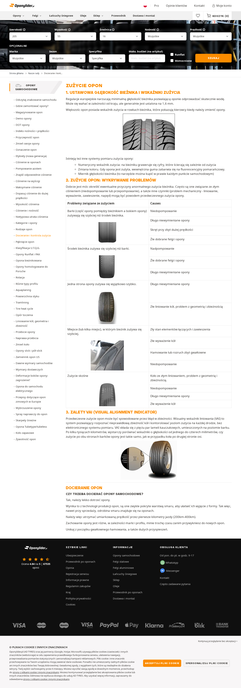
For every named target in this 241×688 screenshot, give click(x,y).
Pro (156, 6)
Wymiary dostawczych (29, 369)
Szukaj (213, 58)
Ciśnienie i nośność (27, 210)
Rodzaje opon (24, 229)
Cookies (70, 604)
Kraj (68, 592)
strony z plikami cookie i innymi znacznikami (36, 672)
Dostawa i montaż (144, 15)
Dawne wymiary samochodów (34, 363)
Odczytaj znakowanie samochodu (36, 99)
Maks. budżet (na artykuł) (146, 51)
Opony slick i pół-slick (29, 350)
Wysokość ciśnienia (27, 204)
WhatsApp (172, 562)
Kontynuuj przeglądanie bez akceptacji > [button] (217, 641)
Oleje (83, 15)
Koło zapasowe (25, 432)
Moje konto (224, 6)
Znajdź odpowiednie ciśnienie (34, 174)
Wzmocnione (183, 60)
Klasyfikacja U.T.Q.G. (28, 248)
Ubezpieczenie (74, 555)
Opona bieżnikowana (28, 260)
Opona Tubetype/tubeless (31, 426)
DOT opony (23, 124)
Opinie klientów (176, 6)
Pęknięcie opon (25, 241)
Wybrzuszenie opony (28, 408)
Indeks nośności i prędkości (32, 131)
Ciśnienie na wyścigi (28, 181)
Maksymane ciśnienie (29, 187)
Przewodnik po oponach (80, 561)
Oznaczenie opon (26, 149)
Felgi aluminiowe (123, 567)
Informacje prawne (77, 580)
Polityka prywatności (78, 598)
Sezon (53, 51)
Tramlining (22, 302)
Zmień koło (22, 344)
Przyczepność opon (27, 137)
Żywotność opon (26, 439)
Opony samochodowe (126, 555)
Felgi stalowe (121, 561)
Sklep (97, 15)
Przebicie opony (25, 332)
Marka (13, 51)
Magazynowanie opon (29, 112)
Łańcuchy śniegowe (61, 15)
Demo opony (24, 118)
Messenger (172, 570)
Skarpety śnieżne (26, 420)
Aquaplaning (23, 290)
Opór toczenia (24, 315)
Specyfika (95, 51)
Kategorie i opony (26, 223)
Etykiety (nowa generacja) (31, 156)
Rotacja (20, 277)
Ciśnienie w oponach (28, 162)
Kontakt (199, 6)
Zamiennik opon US (28, 357)
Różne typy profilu (27, 283)
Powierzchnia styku (27, 296)
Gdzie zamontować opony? (32, 106)
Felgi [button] (35, 15)
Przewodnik (118, 15)
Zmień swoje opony (28, 143)
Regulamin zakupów (78, 586)
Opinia (70, 567)
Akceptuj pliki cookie (162, 663)
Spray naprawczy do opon (31, 414)
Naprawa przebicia (27, 338)
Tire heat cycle (24, 308)
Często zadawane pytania (175, 584)
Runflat (180, 54)
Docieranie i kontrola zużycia (33, 235)
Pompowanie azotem (28, 168)
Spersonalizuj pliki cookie (207, 663)
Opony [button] (17, 15)
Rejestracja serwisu (77, 574)
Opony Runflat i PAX (28, 254)
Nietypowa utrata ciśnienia (32, 216)
